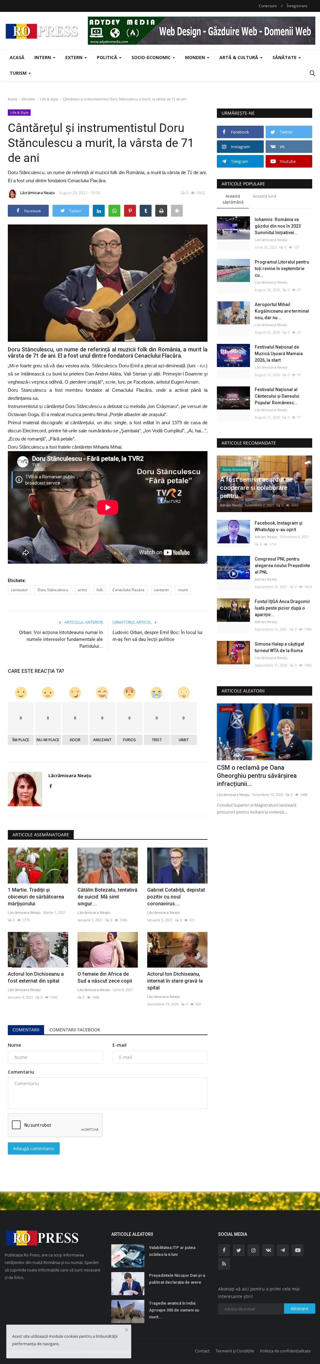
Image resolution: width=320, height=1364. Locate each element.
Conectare (268, 5)
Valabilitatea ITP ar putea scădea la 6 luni (172, 1251)
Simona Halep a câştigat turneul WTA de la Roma (279, 647)
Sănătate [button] (285, 57)
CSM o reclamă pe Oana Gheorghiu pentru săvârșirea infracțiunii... (257, 776)
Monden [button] (195, 57)
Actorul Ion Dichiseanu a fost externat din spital (36, 977)
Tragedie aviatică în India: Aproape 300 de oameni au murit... (174, 1310)
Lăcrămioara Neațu (37, 192)
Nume (14, 1045)
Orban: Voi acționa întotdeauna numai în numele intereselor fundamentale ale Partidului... (61, 639)
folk (100, 589)
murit (183, 589)
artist (82, 589)
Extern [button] (74, 57)
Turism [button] (19, 73)
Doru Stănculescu (53, 589)
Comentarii (25, 1030)
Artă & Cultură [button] (239, 57)
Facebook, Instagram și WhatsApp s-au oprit (278, 526)
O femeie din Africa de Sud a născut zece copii (105, 977)
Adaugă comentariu (33, 1148)
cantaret (161, 589)
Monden (28, 99)
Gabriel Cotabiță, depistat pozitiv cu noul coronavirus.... (176, 897)
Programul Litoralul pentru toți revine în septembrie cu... (282, 268)
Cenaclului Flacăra (128, 589)
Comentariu (21, 1072)
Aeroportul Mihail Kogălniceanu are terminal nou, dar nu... (282, 311)
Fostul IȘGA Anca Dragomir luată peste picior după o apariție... (282, 608)
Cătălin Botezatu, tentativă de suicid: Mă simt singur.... (108, 897)
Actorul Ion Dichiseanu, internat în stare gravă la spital (175, 981)
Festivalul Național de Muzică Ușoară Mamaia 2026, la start (279, 354)
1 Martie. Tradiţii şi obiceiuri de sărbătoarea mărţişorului (36, 897)
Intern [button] (43, 57)
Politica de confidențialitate (285, 1351)
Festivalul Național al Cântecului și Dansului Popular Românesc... (277, 396)
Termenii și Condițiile (235, 1351)
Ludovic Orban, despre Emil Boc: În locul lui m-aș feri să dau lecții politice (157, 636)
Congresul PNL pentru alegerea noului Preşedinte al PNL (282, 565)
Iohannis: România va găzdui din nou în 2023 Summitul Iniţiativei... (278, 226)
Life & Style (49, 99)
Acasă (17, 57)
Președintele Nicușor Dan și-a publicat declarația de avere (177, 1279)
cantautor (19, 589)
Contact (202, 1351)
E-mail (119, 1045)
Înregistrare (297, 5)
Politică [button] (107, 57)
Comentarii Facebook (74, 1030)
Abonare (299, 1308)
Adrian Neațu (231, 505)
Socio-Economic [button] (152, 57)
